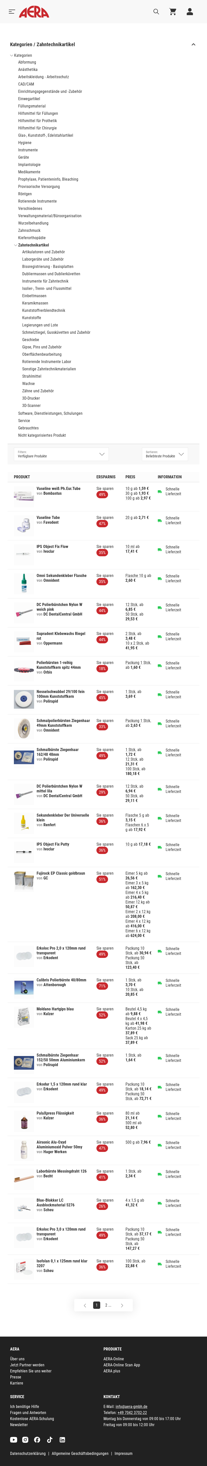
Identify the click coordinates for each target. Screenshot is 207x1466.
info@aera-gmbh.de (131, 1406)
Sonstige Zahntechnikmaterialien (49, 369)
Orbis (47, 672)
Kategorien (23, 55)
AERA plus (112, 1371)
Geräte (23, 157)
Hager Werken (55, 1151)
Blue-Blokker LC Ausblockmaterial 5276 (55, 1202)
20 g (129, 517)
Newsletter (19, 1424)
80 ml (130, 1113)
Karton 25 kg (135, 1028)
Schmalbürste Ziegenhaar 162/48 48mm (58, 752)
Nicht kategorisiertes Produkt (42, 435)
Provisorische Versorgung (39, 186)
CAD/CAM (26, 84)
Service (24, 420)
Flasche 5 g (134, 815)
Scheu (48, 1209)
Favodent (51, 522)
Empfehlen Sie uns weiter (30, 1371)
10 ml (130, 546)
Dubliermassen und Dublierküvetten (51, 273)
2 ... (108, 1305)
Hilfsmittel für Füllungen (38, 113)
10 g (129, 488)
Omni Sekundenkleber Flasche (62, 575)
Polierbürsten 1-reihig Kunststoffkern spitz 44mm (59, 665)
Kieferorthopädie (32, 237)
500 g (130, 1142)
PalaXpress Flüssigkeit (55, 1113)
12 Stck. (131, 604)
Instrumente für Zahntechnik (45, 281)
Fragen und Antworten (28, 1412)
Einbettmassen (34, 295)
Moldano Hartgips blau (55, 1009)
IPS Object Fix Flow (52, 546)
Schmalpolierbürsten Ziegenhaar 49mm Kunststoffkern (63, 723)
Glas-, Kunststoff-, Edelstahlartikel (45, 135)
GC (45, 878)
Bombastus (52, 493)
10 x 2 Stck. (134, 643)
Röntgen (25, 193)
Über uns (17, 1359)
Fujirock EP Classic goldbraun (61, 873)
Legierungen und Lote (40, 325)
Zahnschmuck (29, 230)
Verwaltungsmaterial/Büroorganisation (50, 215)
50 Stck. (131, 614)
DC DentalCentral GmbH (62, 614)
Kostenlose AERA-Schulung (32, 1418)
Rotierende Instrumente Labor (46, 361)
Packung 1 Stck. (138, 662)
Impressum (124, 1453)
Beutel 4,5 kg (136, 1009)
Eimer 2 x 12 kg (137, 911)
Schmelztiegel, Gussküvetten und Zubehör (56, 332)
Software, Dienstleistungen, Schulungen (50, 413)
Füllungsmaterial (32, 106)
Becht (48, 1176)
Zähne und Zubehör (38, 391)
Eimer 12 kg (135, 902)
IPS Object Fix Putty (53, 844)
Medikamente (29, 172)
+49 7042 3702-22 (132, 1412)
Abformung (27, 62)
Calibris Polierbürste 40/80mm (61, 980)
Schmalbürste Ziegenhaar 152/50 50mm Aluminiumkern (61, 1057)
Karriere (16, 1383)
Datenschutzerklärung (28, 1453)
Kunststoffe (31, 317)
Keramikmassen (35, 303)
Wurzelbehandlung (33, 223)
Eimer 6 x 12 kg (137, 930)
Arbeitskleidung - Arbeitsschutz (43, 76)
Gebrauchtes (28, 428)
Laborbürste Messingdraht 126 (62, 1171)
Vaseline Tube (48, 517)
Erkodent (50, 957)
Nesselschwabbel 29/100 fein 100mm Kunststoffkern (61, 694)
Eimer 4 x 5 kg (136, 892)
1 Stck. (130, 691)
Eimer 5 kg (134, 873)
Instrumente (28, 150)
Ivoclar (48, 551)
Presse (15, 1377)
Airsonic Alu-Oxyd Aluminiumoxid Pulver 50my (59, 1144)
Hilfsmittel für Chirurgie (37, 128)
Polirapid (50, 701)
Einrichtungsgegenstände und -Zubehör (50, 91)
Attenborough (54, 984)
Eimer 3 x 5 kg (136, 882)
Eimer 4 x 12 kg (137, 921)
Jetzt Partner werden (27, 1365)
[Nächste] (122, 1305)
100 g (130, 498)
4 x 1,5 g (132, 1200)
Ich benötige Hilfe (24, 1406)
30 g (129, 493)
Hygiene (25, 142)
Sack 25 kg (134, 1037)
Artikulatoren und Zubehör (43, 252)
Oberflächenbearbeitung (42, 354)
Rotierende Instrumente (37, 201)
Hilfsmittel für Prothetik (37, 120)
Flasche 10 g (135, 575)
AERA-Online (114, 1359)
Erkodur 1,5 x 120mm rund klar (62, 1084)
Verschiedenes (30, 208)
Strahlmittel (31, 376)
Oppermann (52, 643)
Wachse (28, 383)
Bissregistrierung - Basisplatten (47, 266)
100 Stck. (132, 768)
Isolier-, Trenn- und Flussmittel (46, 288)
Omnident (51, 580)
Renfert (49, 824)
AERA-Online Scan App (122, 1365)
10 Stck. (131, 989)
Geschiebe (30, 339)
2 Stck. (130, 633)
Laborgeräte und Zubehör (43, 259)
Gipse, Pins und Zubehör (42, 347)
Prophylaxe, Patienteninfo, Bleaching (48, 179)
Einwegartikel (29, 98)
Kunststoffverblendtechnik (43, 310)
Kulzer (48, 1013)
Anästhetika (28, 69)
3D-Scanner (31, 405)
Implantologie (29, 164)
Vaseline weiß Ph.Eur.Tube (59, 488)
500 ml (131, 1122)
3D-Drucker (31, 398)
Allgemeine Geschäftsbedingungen (80, 1453)
